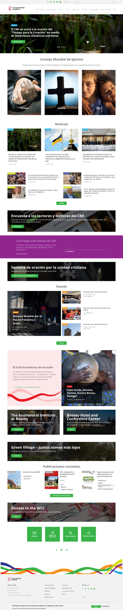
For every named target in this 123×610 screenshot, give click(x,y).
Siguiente (119, 34)
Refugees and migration (67, 489)
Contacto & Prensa (105, 9)
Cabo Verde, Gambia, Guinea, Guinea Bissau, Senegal (81, 393)
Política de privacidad (21, 253)
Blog (114, 9)
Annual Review (27, 476)
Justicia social (61, 91)
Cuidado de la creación (61, 85)
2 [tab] (60, 47)
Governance (27, 478)
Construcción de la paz (98, 91)
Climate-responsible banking (105, 489)
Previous (4, 34)
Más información (50, 608)
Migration (63, 487)
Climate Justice (102, 480)
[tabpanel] (61, 34)
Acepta (96, 606)
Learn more (17, 226)
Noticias (61, 9)
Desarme (98, 81)
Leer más (16, 456)
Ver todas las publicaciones (61, 495)
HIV (62, 484)
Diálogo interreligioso (98, 88)
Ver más (61, 203)
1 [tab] (58, 47)
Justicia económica (61, 94)
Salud (61, 88)
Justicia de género (61, 81)
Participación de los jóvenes (24, 88)
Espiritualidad (24, 94)
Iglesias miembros (51, 9)
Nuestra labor (76, 9)
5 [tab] (65, 47)
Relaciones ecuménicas (24, 85)
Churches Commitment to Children (104, 485)
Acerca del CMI (40, 9)
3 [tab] (61, 47)
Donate (16, 516)
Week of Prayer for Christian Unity (24, 276)
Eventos (67, 9)
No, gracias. (105, 606)
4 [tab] (63, 47)
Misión (24, 91)
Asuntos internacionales (99, 94)
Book (71, 429)
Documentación (93, 9)
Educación (24, 81)
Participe (84, 9)
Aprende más (18, 41)
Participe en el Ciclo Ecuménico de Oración (28, 387)
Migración (98, 85)
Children (100, 483)
